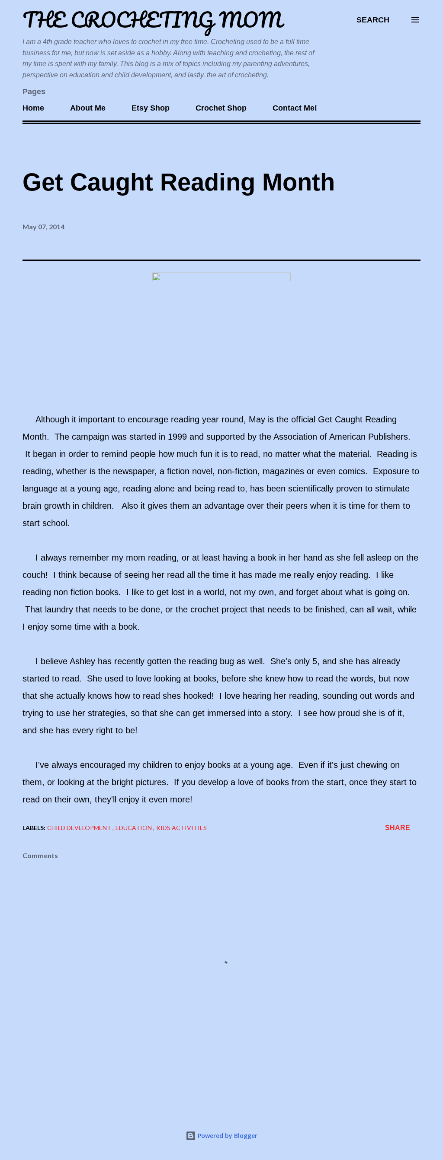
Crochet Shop (221, 108)
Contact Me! (295, 108)
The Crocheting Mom (152, 19)
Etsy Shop (151, 108)
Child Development (79, 827)
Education (134, 827)
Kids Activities (181, 827)
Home (33, 108)
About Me (88, 108)
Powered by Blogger (226, 1135)
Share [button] (397, 827)
